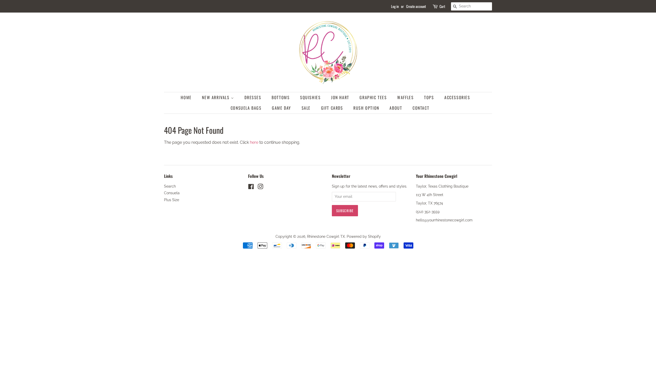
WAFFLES (405, 97)
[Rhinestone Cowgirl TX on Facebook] (251, 188)
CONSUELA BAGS (246, 108)
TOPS (429, 97)
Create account (416, 6)
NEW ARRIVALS (216, 97)
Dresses (252, 97)
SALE (306, 108)
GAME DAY (281, 108)
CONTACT (421, 108)
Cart (442, 6)
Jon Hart (340, 97)
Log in (395, 6)
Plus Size (171, 200)
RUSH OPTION (366, 108)
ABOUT (395, 108)
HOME (186, 97)
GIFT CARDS (332, 108)
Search (170, 186)
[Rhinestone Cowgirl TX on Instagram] (260, 188)
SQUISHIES (310, 97)
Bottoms (281, 97)
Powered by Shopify (364, 236)
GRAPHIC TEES (373, 97)
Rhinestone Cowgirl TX (326, 236)
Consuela (172, 193)
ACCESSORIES (457, 97)
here (254, 142)
